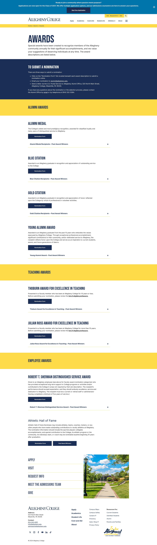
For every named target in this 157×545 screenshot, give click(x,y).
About (120, 21)
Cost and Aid (76, 521)
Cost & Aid (90, 21)
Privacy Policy (94, 525)
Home (30, 26)
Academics (80, 21)
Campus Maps (94, 509)
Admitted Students (113, 516)
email (46, 92)
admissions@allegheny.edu (37, 526)
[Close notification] (154, 7)
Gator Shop (93, 522)
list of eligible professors (78, 296)
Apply (72, 21)
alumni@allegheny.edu (59, 81)
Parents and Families (114, 522)
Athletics (111, 21)
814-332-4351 (33, 522)
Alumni (35, 26)
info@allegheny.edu (35, 524)
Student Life (101, 21)
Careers (92, 516)
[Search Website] (126, 15)
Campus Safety (94, 512)
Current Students (112, 512)
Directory (92, 519)
